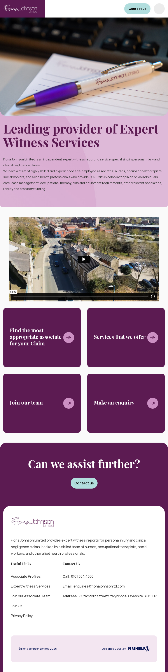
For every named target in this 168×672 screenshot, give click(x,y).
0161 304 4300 (82, 576)
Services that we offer (119, 337)
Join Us (16, 605)
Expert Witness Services (31, 586)
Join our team (26, 403)
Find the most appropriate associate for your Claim (35, 337)
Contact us (137, 9)
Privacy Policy (22, 615)
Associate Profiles (26, 576)
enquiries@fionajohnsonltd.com (99, 586)
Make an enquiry (114, 403)
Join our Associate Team (30, 596)
